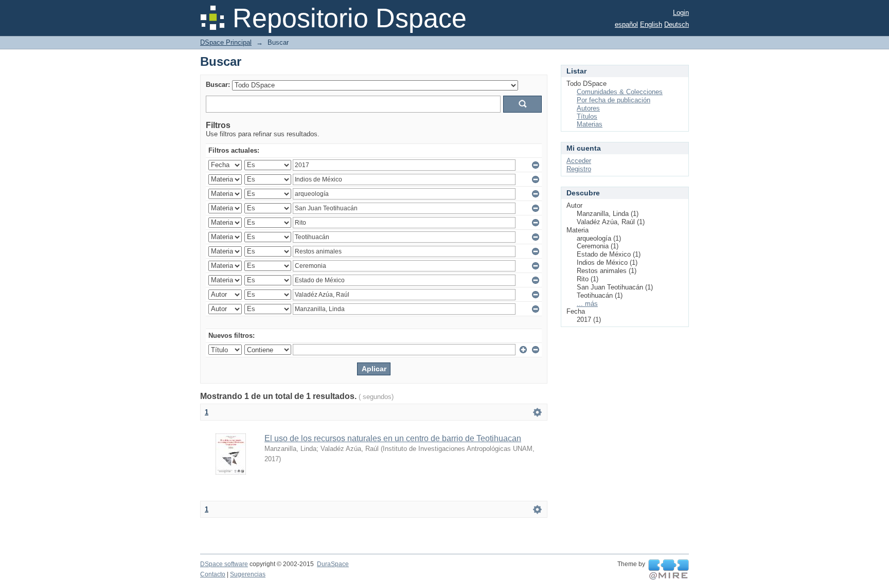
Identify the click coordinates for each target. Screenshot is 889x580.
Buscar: (218, 84)
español (626, 24)
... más (587, 303)
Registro (578, 169)
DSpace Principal (226, 42)
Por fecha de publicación (613, 100)
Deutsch (676, 24)
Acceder (578, 161)
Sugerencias (247, 574)
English (651, 24)
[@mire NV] (668, 569)
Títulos (587, 116)
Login (681, 12)
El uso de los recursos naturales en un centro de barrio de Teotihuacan (392, 438)
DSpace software (224, 564)
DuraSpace (333, 564)
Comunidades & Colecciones (620, 92)
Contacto (212, 574)
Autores (588, 108)
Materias (589, 124)
